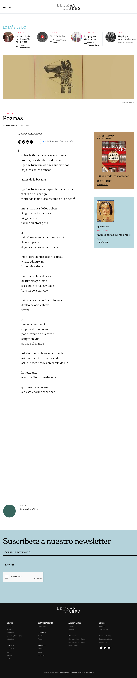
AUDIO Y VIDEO (74, 623)
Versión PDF (102, 242)
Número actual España (76, 642)
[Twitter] (23, 142)
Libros (9, 652)
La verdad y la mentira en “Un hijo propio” (23, 39)
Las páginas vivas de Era (90, 37)
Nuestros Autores (105, 639)
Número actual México (76, 639)
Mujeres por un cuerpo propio (114, 234)
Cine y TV (20, 33)
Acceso (102, 626)
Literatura (89, 33)
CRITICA (10, 645)
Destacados (72, 645)
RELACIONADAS (33, 525)
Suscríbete (102, 184)
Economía (10, 632)
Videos (70, 626)
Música (9, 655)
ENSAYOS (41, 645)
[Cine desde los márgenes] (114, 157)
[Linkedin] (27, 142)
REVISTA (72, 636)
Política (10, 629)
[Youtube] (109, 647)
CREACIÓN (42, 633)
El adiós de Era (57, 36)
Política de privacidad (86, 673)
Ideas (120, 33)
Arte (8, 658)
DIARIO (10, 623)
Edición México (104, 181)
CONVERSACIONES (45, 623)
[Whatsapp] (31, 142)
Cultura (54, 33)
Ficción (40, 639)
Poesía (40, 636)
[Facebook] (19, 142)
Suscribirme (103, 629)
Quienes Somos (105, 636)
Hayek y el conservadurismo (127, 37)
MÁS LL (102, 623)
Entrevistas (42, 626)
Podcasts (71, 629)
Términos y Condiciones (68, 673)
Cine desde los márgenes (114, 176)
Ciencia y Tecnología (14, 636)
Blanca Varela (29, 509)
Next (130, 160)
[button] (4, 7)
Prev (97, 160)
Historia (40, 649)
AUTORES (98, 525)
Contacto (102, 642)
